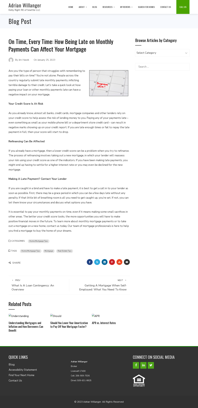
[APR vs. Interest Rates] (96, 316)
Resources (107, 6)
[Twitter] (151, 365)
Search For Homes (146, 6)
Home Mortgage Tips (38, 241)
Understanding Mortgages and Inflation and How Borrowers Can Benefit (26, 326)
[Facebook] (136, 365)
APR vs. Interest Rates (104, 323)
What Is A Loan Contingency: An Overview (33, 285)
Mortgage (49, 251)
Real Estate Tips (64, 251)
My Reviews (125, 6)
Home (70, 6)
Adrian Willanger (25, 5)
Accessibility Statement (23, 370)
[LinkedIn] (143, 365)
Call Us (182, 6)
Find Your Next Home (21, 375)
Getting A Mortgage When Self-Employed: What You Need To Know (103, 285)
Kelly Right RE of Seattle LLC (24, 10)
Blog (94, 6)
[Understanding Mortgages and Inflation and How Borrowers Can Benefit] (19, 316)
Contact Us (165, 6)
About (82, 6)
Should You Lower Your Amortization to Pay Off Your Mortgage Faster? (69, 325)
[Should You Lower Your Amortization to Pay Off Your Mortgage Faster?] (55, 316)
